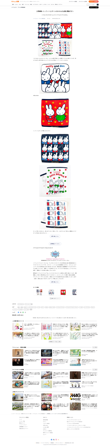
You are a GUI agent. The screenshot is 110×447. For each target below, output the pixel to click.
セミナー (44, 434)
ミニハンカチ (26, 309)
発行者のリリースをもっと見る (55, 341)
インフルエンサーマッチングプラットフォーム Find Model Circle (78, 427)
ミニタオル (20, 309)
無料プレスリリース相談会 (48, 432)
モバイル (52, 4)
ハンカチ (81, 307)
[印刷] (25, 312)
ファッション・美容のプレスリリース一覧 (23, 413)
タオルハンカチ (52, 307)
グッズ (39, 307)
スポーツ (41, 4)
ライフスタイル (35, 4)
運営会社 (37, 442)
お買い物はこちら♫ (55, 236)
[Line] (23, 312)
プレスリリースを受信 (83, 1)
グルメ (20, 4)
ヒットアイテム (87, 307)
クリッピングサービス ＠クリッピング (74, 419)
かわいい (25, 307)
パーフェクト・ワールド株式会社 (39, 18)
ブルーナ (92, 307)
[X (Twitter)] (20, 312)
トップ (12, 413)
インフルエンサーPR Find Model (73, 423)
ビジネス (45, 4)
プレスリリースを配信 (73, 1)
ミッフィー (15, 309)
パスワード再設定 (46, 423)
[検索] (98, 5)
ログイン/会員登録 (94, 1)
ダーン (42, 307)
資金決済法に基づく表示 (69, 442)
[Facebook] (18, 312)
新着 (13, 4)
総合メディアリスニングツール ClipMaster (74, 421)
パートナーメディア (22, 424)
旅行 (23, 4)
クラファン (60, 4)
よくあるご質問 (46, 427)
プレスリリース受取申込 (47, 430)
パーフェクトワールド (60, 307)
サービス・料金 (22, 421)
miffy (22, 307)
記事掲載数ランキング (23, 426)
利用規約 (52, 442)
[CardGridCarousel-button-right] (76, 292)
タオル (46, 307)
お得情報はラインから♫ (55, 243)
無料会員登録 (45, 419)
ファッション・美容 (28, 4)
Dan (18, 307)
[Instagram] (56, 439)
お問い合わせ (45, 425)
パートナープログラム (45, 442)
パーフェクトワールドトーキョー (72, 307)
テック (49, 4)
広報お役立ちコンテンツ (23, 428)
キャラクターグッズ (32, 307)
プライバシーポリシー (59, 442)
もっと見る (95, 347)
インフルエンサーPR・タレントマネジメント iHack (76, 425)
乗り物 (56, 4)
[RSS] (58, 439)
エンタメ (16, 4)
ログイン (44, 421)
